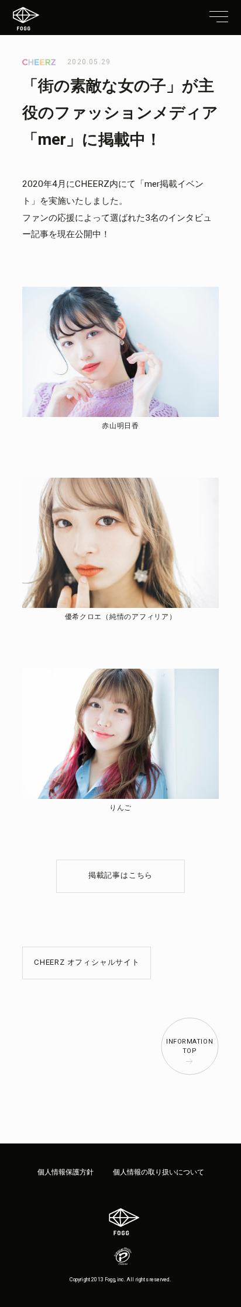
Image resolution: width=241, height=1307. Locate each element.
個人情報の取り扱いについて (158, 1172)
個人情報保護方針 (65, 1172)
